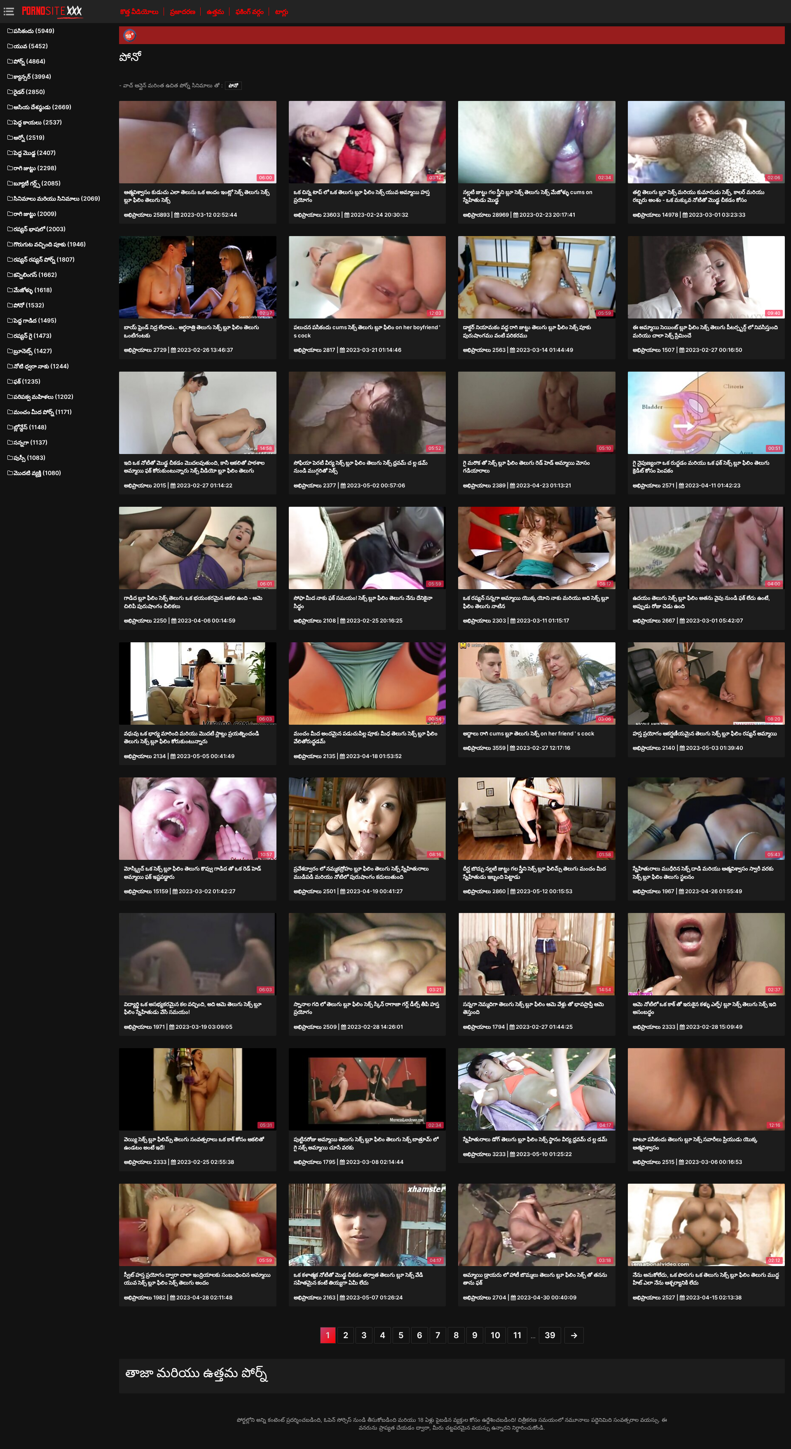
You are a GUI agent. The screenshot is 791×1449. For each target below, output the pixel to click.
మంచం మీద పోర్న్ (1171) (43, 411)
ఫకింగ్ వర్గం (250, 11)
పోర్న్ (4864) (30, 61)
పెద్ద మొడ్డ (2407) (35, 152)
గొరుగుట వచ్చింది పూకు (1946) (50, 244)
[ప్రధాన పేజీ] (53, 11)
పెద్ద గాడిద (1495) (35, 320)
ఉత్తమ (216, 11)
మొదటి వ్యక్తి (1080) (37, 472)
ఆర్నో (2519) (29, 137)
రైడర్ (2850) (29, 91)
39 (550, 1335)
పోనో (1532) (29, 305)
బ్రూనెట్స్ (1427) (33, 350)
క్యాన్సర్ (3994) (32, 76)
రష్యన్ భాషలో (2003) (40, 228)
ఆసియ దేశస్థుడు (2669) (43, 106)
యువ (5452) (31, 45)
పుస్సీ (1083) (30, 457)
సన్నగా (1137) (31, 442)
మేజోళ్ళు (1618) (33, 289)
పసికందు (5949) (34, 30)
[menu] (9, 11)
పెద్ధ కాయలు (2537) (38, 122)
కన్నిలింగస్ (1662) (35, 274)
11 (517, 1335)
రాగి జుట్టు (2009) (35, 213)
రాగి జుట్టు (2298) (35, 167)
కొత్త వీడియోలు (140, 11)
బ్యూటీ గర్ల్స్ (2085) (37, 183)
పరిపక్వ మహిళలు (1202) (44, 396)
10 (495, 1335)
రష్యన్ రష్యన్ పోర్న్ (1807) (44, 259)
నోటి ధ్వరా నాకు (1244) (41, 366)
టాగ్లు (281, 11)
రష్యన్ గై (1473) (33, 335)
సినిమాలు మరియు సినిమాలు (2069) (57, 198)
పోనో (233, 85)
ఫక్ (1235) (27, 381)
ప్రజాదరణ (183, 11)
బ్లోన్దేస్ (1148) (30, 427)
